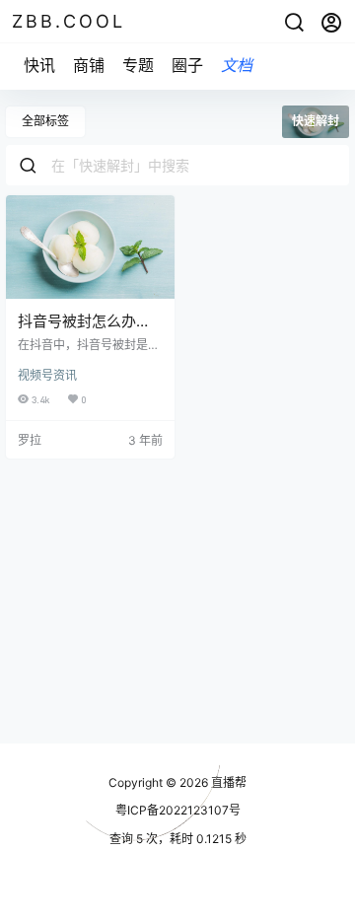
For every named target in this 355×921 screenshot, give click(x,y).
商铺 (89, 65)
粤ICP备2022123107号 (178, 810)
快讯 (39, 65)
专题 (138, 65)
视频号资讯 (47, 375)
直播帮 (227, 782)
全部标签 (45, 120)
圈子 (187, 65)
